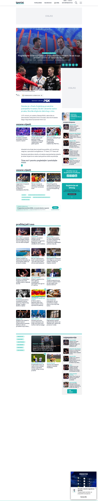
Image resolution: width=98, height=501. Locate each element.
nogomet (20, 339)
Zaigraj (55, 207)
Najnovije (47, 3)
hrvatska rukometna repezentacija (41, 197)
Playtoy (70, 0)
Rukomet (24, 194)
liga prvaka (20, 342)
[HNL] (72, 117)
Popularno (38, 3)
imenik (65, 0)
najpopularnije (69, 337)
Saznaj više (83, 497)
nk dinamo (20, 344)
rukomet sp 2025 (25, 199)
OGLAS (49, 16)
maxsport (20, 336)
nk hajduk (20, 350)
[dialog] (83, 485)
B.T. (35, 60)
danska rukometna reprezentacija (36, 194)
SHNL (57, 3)
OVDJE (23, 162)
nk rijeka (20, 347)
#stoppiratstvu (67, 3)
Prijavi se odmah (71, 194)
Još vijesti (71, 391)
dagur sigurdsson (26, 197)
